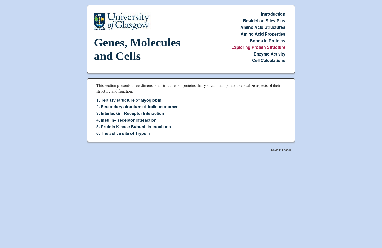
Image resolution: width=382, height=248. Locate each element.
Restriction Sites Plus (264, 21)
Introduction (273, 14)
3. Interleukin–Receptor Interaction (130, 113)
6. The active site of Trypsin (123, 133)
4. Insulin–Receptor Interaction (126, 120)
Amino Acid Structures (262, 27)
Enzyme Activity (269, 54)
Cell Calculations (268, 60)
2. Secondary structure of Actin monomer (137, 106)
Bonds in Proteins (267, 40)
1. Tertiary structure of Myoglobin (128, 100)
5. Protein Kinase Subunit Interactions (133, 126)
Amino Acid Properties (263, 34)
